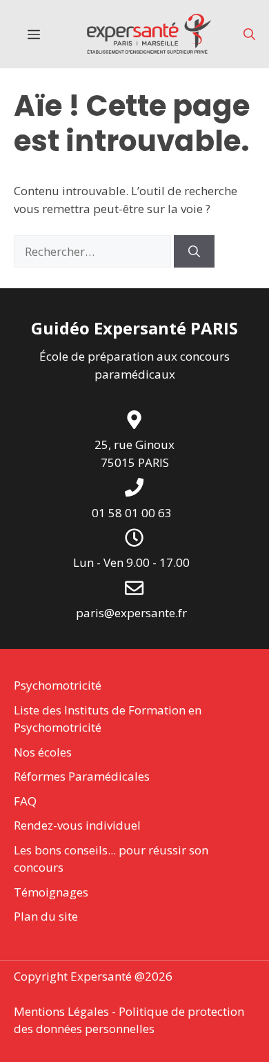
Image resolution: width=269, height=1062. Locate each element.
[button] (249, 34)
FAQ (25, 801)
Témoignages (51, 892)
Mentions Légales (61, 1011)
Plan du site (46, 916)
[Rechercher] (194, 251)
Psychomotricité (57, 685)
